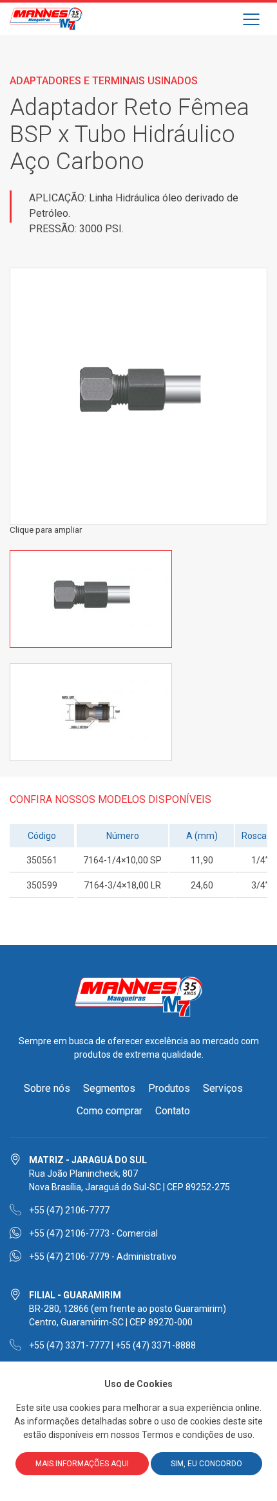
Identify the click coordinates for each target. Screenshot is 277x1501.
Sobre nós (47, 1088)
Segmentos (109, 1088)
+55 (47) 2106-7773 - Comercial (93, 1233)
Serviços (223, 1088)
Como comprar (109, 1111)
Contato (172, 1111)
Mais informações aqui (82, 1463)
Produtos (169, 1088)
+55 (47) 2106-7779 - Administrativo (103, 1256)
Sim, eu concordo (206, 1463)
